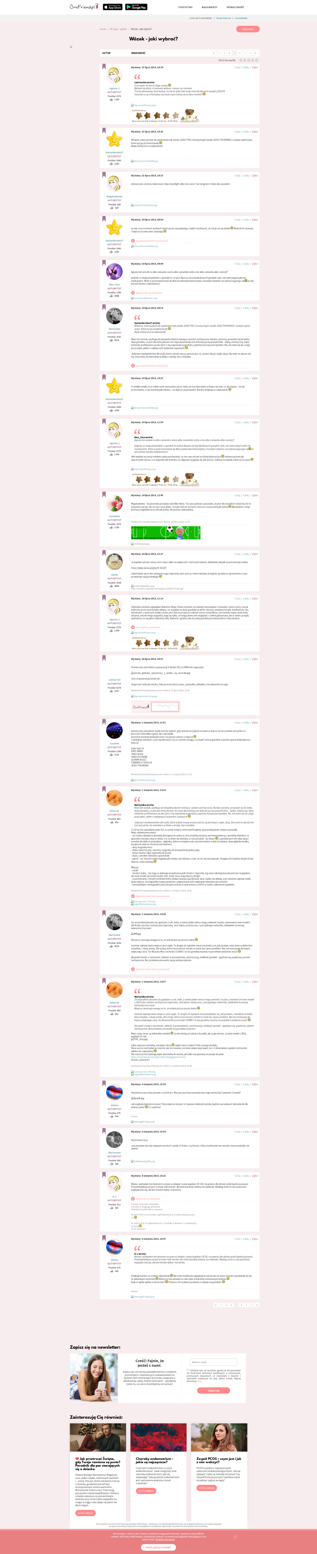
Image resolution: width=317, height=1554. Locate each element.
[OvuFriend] (84, 9)
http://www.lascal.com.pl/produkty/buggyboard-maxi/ (158, 1057)
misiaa (114, 1105)
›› (255, 52)
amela (114, 574)
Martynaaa (114, 1152)
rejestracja (223, 18)
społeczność (235, 7)
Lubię (246, 67)
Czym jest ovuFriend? (200, 18)
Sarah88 (114, 743)
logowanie (241, 18)
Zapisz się (213, 1390)
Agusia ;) (114, 88)
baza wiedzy (209, 7)
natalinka (114, 516)
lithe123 (114, 810)
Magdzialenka (114, 196)
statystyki (185, 7)
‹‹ (214, 52)
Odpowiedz (248, 29)
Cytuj (237, 67)
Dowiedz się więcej (165, 1539)
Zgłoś (255, 67)
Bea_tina (114, 284)
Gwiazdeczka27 (114, 152)
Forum (103, 29)
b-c (114, 1196)
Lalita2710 (114, 679)
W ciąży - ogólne (118, 29)
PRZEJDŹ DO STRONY (158, 1547)
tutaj (199, 1381)
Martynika (114, 329)
